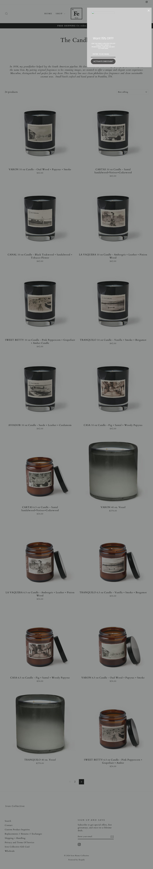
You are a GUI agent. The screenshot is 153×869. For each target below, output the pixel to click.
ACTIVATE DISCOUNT (103, 61)
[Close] (149, 10)
